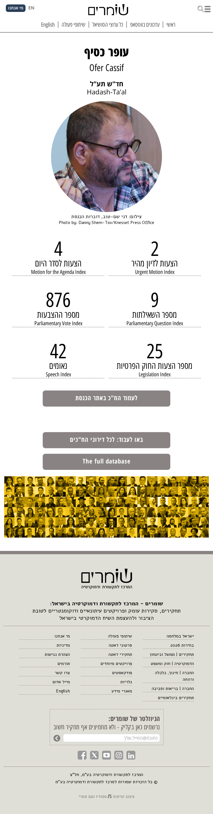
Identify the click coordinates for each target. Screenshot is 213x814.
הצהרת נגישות (57, 654)
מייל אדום (61, 682)
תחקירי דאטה (120, 654)
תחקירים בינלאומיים (176, 698)
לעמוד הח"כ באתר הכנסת (106, 397)
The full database (107, 461)
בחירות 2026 (182, 645)
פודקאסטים (122, 673)
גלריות (126, 682)
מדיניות (63, 645)
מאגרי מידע (121, 691)
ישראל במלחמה (180, 636)
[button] (204, 8)
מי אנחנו (62, 636)
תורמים (63, 664)
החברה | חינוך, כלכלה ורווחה (174, 676)
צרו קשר (62, 673)
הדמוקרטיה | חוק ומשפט (172, 664)
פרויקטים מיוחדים (116, 664)
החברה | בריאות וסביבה (173, 689)
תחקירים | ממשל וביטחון (172, 654)
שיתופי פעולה (120, 636)
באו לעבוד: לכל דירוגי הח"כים (106, 439)
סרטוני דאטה (120, 645)
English (63, 691)
